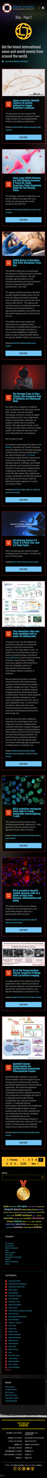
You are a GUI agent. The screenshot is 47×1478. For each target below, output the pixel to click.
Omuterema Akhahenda (17, 1317)
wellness (38, 1227)
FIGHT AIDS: (12, 1448)
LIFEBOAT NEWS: (29, 1433)
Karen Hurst (12, 1308)
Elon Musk (9, 1255)
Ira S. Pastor (13, 1364)
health (23, 489)
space (7, 492)
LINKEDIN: (10, 1438)
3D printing (9, 1243)
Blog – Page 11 (24, 18)
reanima (38, 1222)
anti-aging (22, 1206)
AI (9, 1207)
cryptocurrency (16, 1212)
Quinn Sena (12, 1290)
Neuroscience (28, 1222)
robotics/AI (36, 489)
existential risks (30, 1212)
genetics (37, 835)
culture (21, 1212)
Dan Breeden (13, 1293)
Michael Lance (14, 1355)
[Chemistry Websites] (23, 1191)
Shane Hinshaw (14, 1334)
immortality (8, 1218)
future (42, 1212)
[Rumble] (32, 1469)
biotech (17, 1209)
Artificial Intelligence (32, 1207)
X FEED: (10, 1441)
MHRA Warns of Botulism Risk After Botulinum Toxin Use (27, 263)
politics (33, 1222)
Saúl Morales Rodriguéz (17, 1284)
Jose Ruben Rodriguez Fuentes (20, 1311)
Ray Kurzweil (10, 1252)
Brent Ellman (13, 1349)
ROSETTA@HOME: (9, 1454)
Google (13, 1215)
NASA (24, 1222)
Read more (23, 137)
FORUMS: (18, 1458)
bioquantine (41, 1207)
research (28, 1224)
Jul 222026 (8, 104)
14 (15, 1164)
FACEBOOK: (9, 1433)
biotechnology (27, 1210)
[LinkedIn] (24, 1469)
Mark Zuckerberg (11, 1262)
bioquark (8, 1209)
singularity (35, 1224)
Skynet (7, 1259)
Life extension (38, 1218)
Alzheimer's (14, 1207)
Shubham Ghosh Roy (17, 751)
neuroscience (32, 127)
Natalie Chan (13, 1341)
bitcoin (34, 1210)
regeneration (20, 1224)
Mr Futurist (9, 1392)
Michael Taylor (15, 343)
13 (11, 1164)
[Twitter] (19, 1469)
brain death (5, 1212)
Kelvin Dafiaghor (14, 1305)
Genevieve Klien (14, 1281)
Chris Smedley (13, 1367)
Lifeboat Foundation (18, 1465)
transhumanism (28, 1227)
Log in (7, 61)
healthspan (27, 1215)
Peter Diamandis (11, 1248)
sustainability (9, 1227)
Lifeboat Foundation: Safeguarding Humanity (18, 8)
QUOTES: (27, 1458)
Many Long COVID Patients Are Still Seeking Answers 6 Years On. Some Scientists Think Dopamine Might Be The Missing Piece (27, 184)
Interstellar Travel (18, 1219)
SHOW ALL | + (8, 1370)
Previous (14, 1160)
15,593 (23, 1164)
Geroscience (10, 1387)
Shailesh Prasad (14, 1296)
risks (32, 1224)
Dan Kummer (13, 1314)
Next (34, 1164)
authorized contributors (20, 61)
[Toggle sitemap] (38, 7)
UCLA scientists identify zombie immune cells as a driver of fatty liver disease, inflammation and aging (27, 896)
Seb (9, 1352)
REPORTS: (27, 1448)
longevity (18, 1221)
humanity (34, 1215)
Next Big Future (11, 1395)
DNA (7, 1250)
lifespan (10, 1221)
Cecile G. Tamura (16, 562)
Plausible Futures (11, 1398)
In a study (30, 455)
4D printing (9, 1246)
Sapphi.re (39, 1465)
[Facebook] (15, 1469)
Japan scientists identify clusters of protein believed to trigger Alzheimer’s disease (26, 104)
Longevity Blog (11, 1390)
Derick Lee (12, 1329)
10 (36, 1160)
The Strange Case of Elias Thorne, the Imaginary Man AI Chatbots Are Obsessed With (27, 397)
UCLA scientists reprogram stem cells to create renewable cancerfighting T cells (27, 812)
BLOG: (26, 1441)
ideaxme (39, 1216)
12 (7, 1164)
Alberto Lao (12, 1332)
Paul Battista (13, 1299)
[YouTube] (28, 1469)
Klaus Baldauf (13, 1320)
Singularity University (13, 1257)
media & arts (29, 489)
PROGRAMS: (28, 1451)
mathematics (21, 753)
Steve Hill (12, 1346)
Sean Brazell (13, 1343)
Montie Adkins (13, 1361)
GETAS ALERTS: (29, 1438)
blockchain (41, 1210)
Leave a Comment (15, 492)
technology (17, 1227)
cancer (11, 1212)
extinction (37, 1212)
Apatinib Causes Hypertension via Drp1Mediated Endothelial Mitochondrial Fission (26, 1068)
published (14, 657)
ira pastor (27, 1218)
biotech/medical (23, 127)
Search (42, 1177)
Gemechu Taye (14, 1302)
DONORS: (16, 1444)
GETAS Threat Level (23, 1425)
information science (11, 753)
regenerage (10, 1224)
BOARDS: (27, 1444)
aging (5, 1206)
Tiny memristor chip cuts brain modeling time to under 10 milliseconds (26, 634)
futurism (25, 562)
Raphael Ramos (14, 1338)
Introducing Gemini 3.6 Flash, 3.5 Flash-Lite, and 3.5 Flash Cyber (26, 543)
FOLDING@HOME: (10, 1451)
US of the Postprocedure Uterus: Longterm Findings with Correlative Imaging (27, 973)
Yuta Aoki (14, 127)
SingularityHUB (11, 1401)
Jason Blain (13, 1358)
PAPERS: (27, 1454)
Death (25, 1212)
